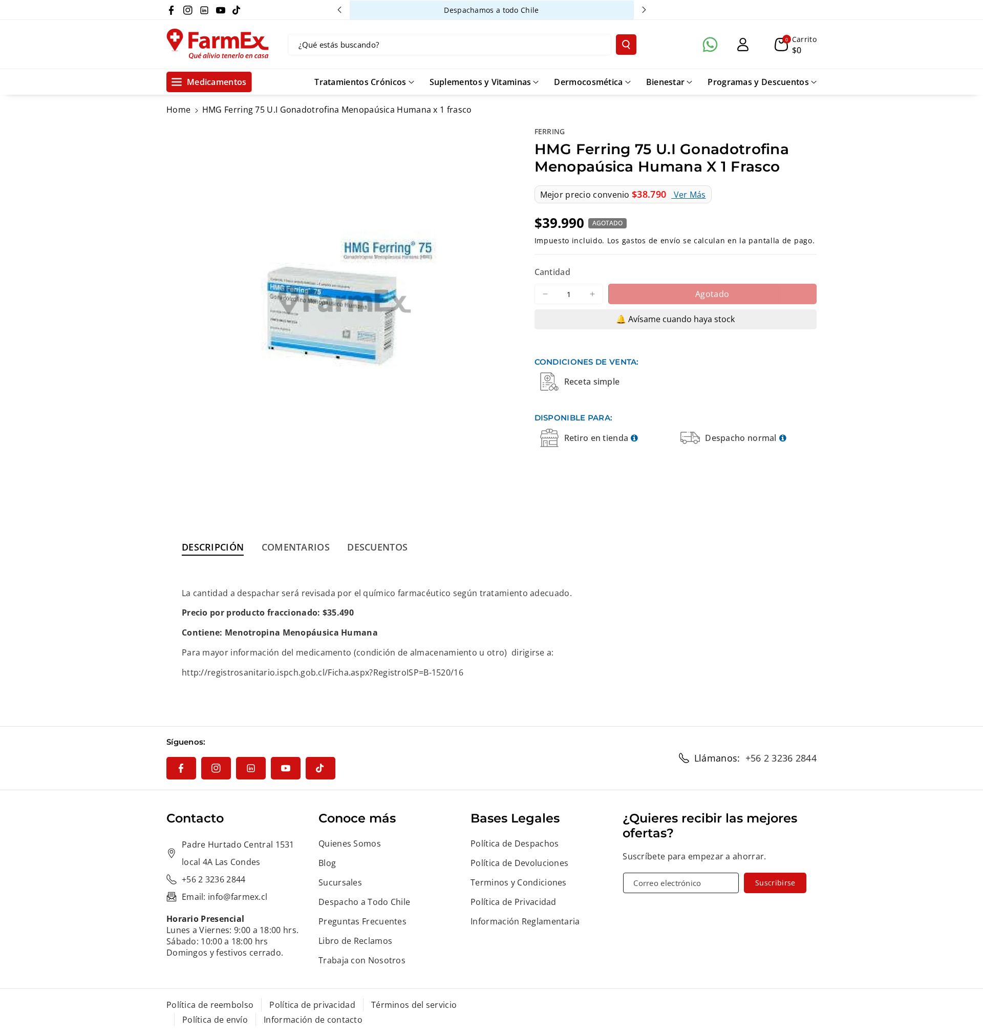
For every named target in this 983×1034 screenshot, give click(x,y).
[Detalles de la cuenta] (743, 44)
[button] (796, 44)
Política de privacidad (312, 1004)
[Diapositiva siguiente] (644, 9)
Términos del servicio (414, 1004)
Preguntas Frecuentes (362, 921)
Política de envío (215, 1019)
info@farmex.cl (237, 896)
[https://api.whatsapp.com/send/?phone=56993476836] (710, 44)
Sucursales (340, 882)
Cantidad (552, 272)
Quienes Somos (349, 843)
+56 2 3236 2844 (781, 758)
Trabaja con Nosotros (361, 960)
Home (178, 109)
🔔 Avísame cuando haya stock (675, 319)
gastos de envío (651, 240)
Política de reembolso (209, 1004)
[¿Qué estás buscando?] (626, 44)
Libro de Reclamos (355, 940)
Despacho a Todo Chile (364, 902)
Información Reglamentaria (525, 921)
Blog (327, 863)
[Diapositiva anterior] (339, 9)
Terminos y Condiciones (519, 882)
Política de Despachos (515, 843)
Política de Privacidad (514, 902)
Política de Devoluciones (519, 863)
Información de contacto (313, 1019)
